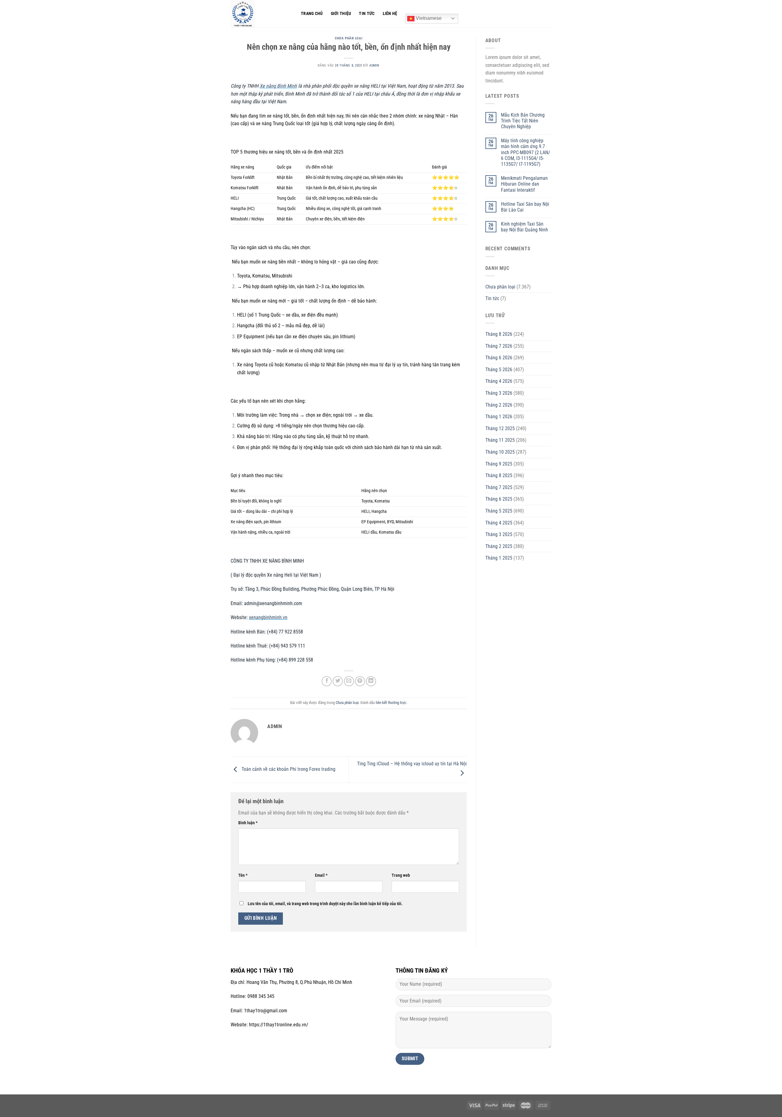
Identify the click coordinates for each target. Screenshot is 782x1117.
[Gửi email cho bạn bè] (349, 681)
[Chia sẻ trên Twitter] (338, 681)
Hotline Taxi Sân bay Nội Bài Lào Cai (525, 207)
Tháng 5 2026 (498, 369)
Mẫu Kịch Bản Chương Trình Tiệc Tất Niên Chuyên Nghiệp (523, 120)
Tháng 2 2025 (498, 546)
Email (321, 875)
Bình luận (248, 822)
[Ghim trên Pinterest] (360, 681)
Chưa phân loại (348, 38)
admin (374, 65)
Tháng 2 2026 (498, 405)
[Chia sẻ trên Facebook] (327, 681)
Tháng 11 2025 (500, 440)
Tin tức (367, 13)
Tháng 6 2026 (498, 358)
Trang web (401, 875)
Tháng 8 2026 (498, 334)
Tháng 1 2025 (498, 558)
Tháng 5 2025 (498, 511)
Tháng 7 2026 (498, 346)
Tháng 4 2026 (498, 381)
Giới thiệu (341, 13)
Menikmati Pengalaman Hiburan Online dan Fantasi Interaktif (524, 184)
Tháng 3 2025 (498, 534)
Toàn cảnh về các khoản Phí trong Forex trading (287, 769)
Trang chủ (312, 13)
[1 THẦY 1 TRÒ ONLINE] (261, 13)
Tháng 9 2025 (498, 464)
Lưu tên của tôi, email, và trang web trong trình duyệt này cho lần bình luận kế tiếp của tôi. (325, 903)
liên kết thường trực (391, 702)
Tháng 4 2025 (498, 523)
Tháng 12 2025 (500, 428)
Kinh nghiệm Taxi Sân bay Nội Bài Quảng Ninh (524, 227)
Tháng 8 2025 (498, 475)
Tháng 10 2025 (500, 452)
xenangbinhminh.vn (268, 617)
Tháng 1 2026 (498, 416)
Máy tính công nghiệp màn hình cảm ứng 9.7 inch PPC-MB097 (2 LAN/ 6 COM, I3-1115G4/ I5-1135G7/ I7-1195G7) (525, 152)
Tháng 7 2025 (498, 487)
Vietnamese (428, 18)
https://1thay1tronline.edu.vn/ (278, 1025)
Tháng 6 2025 (498, 499)
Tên (242, 875)
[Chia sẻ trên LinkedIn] (371, 681)
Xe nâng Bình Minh (278, 86)
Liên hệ (390, 13)
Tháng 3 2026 (498, 393)
